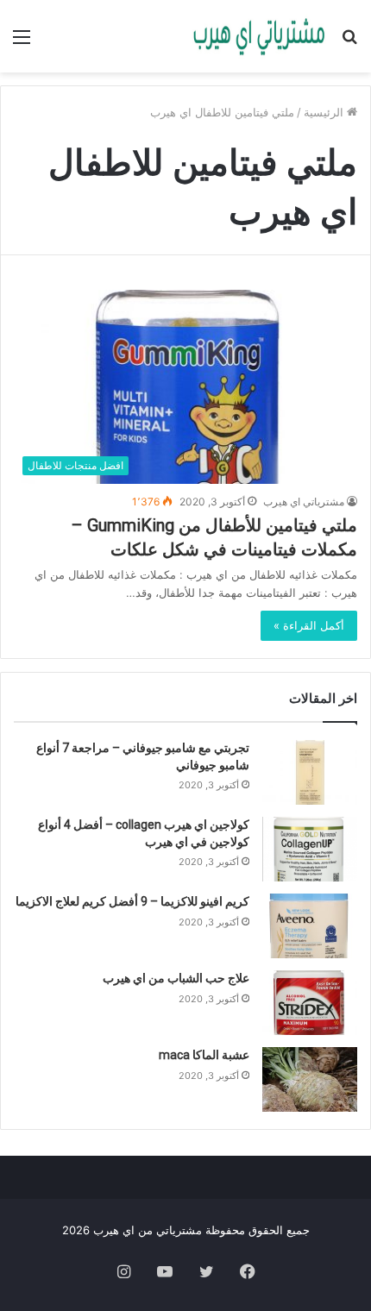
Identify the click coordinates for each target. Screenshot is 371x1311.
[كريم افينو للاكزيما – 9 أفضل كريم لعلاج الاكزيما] (309, 926)
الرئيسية (325, 112)
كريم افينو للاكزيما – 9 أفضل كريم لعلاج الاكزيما (132, 901)
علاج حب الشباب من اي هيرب (176, 978)
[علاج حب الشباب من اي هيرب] (309, 1002)
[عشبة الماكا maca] (309, 1079)
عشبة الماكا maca (204, 1055)
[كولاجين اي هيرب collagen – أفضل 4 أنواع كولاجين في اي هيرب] (309, 849)
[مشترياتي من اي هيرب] (259, 36)
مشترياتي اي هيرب (303, 501)
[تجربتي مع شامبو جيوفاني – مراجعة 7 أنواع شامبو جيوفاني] (309, 772)
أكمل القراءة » (309, 625)
